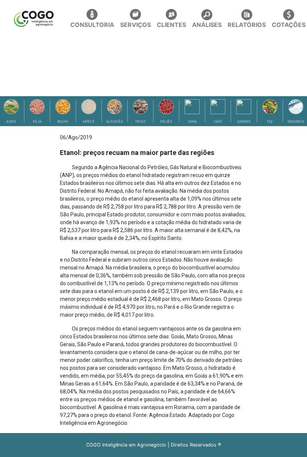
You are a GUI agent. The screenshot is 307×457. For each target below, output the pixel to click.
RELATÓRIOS (247, 24)
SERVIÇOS (135, 24)
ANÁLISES (207, 24)
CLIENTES (171, 24)
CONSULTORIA (92, 24)
